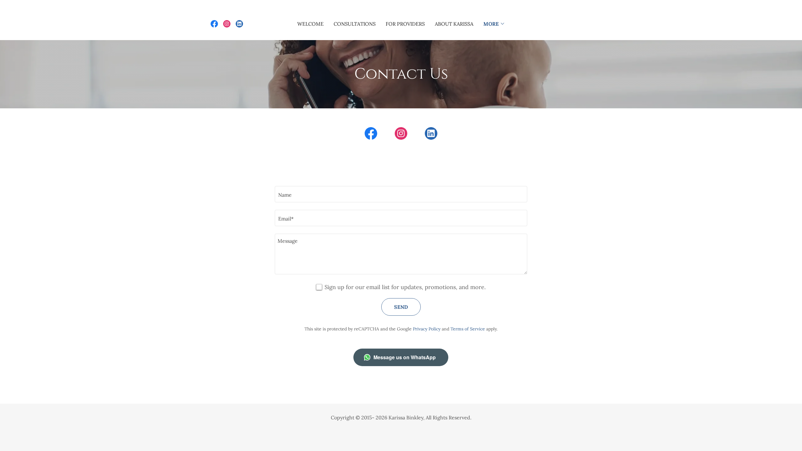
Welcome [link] (310, 24)
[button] (494, 24)
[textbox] (401, 194)
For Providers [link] (405, 24)
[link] (214, 24)
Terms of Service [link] (467, 329)
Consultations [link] (355, 24)
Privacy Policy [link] (426, 329)
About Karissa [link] (454, 24)
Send (401, 307)
